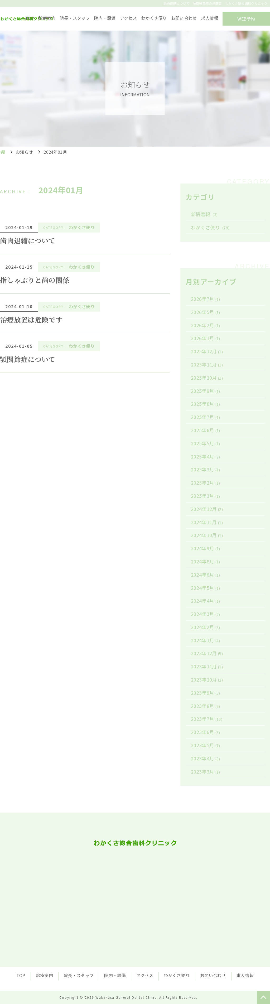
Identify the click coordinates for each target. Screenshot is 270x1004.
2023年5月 (205, 745)
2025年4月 (205, 456)
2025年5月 (205, 443)
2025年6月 (205, 430)
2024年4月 (205, 600)
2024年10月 (207, 535)
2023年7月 (206, 718)
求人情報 (209, 18)
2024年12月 (207, 508)
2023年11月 (207, 666)
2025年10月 (207, 377)
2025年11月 (207, 364)
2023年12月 (207, 653)
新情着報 (205, 214)
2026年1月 (205, 338)
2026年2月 (205, 325)
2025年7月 (205, 416)
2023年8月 (205, 705)
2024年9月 (205, 548)
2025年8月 (205, 403)
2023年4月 (205, 758)
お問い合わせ (184, 18)
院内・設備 (105, 18)
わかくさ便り (154, 18)
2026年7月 (205, 298)
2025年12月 (207, 351)
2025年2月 (205, 482)
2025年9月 (205, 390)
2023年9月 (205, 692)
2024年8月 (205, 561)
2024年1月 (205, 640)
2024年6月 (205, 574)
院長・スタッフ (75, 18)
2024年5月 (205, 587)
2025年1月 (205, 495)
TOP (29, 18)
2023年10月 (207, 679)
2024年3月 (205, 613)
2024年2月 (205, 627)
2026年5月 (205, 311)
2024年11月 (207, 522)
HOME (2, 152)
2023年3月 (205, 771)
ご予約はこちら (190, 905)
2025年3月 (205, 469)
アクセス (128, 18)
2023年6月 (205, 731)
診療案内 (46, 18)
